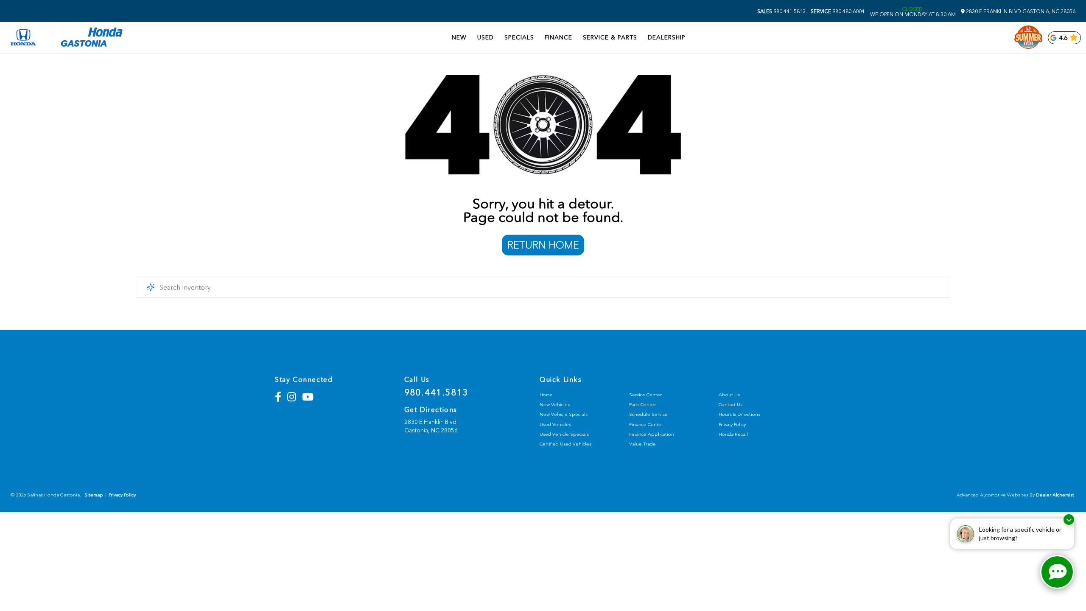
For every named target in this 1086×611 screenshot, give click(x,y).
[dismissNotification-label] (1069, 519)
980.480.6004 (838, 11)
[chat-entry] (1057, 572)
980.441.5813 (781, 11)
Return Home (543, 245)
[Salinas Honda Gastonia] (85, 37)
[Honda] (23, 38)
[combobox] (543, 287)
